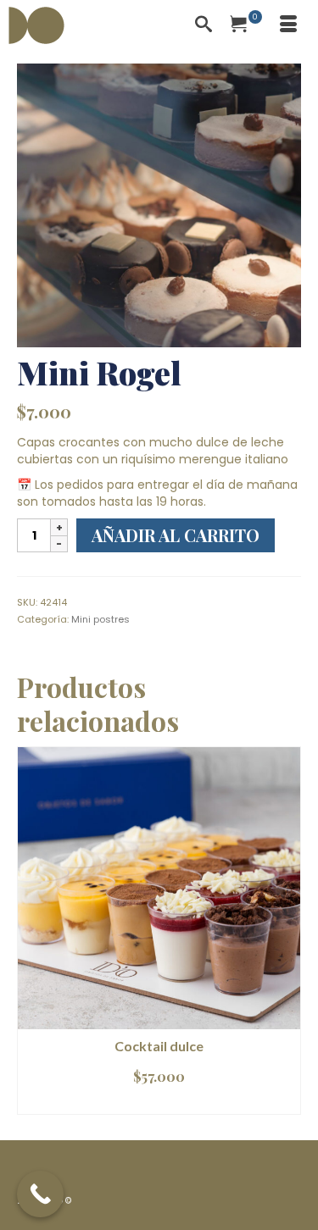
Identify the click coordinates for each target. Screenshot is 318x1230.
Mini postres (100, 619)
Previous (32, 930)
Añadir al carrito (175, 535)
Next (286, 930)
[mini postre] (159, 204)
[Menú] (288, 25)
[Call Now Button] (40, 1194)
